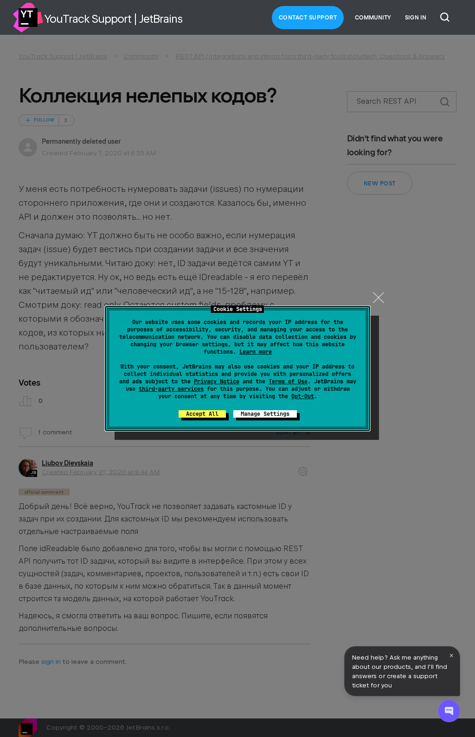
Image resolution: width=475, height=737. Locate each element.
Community (373, 17)
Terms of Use (288, 381)
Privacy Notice (216, 381)
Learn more (255, 352)
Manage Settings (265, 414)
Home (28, 17)
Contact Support (308, 17)
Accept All (202, 414)
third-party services (171, 389)
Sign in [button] (415, 17)
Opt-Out (302, 396)
